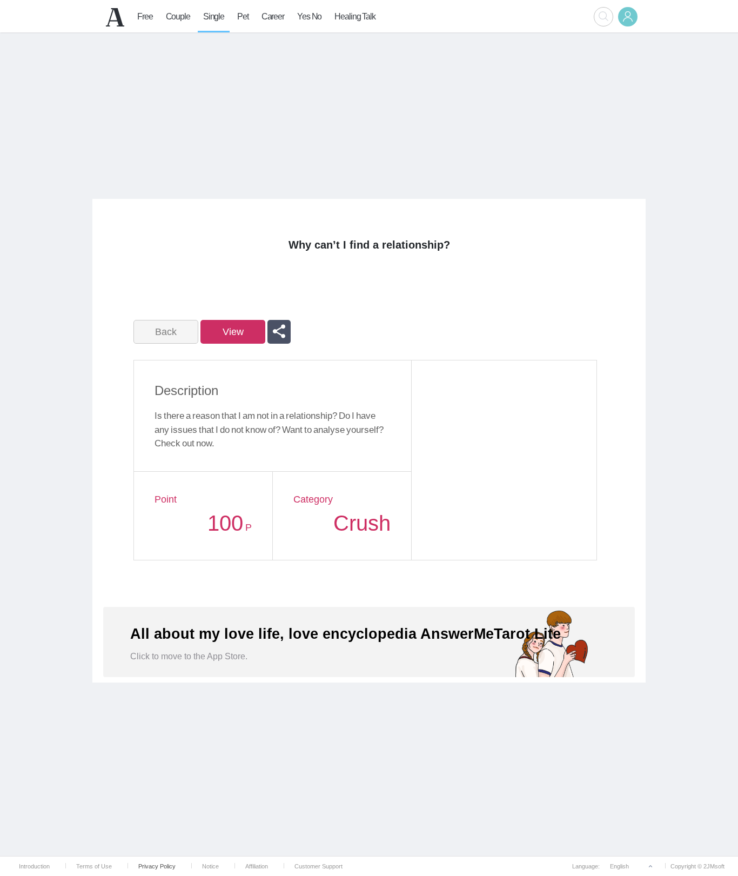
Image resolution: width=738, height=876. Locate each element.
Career (272, 16)
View (233, 331)
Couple (178, 16)
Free (145, 16)
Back (166, 331)
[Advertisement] (369, 114)
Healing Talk (354, 16)
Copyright (683, 866)
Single (213, 16)
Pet (243, 16)
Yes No (309, 16)
